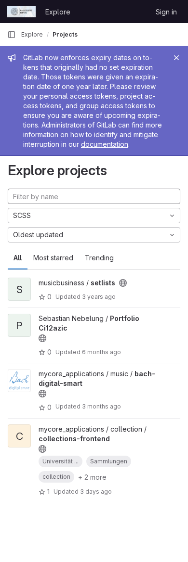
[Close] (176, 58)
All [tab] (17, 258)
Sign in (166, 12)
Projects (65, 34)
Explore (57, 12)
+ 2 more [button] (92, 477)
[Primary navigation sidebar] (11, 34)
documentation (104, 144)
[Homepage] (21, 11)
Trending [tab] (99, 258)
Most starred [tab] (53, 258)
